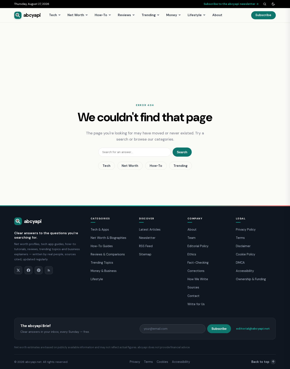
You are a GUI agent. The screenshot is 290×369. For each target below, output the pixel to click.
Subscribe (263, 15)
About (217, 15)
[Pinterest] (39, 270)
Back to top (263, 362)
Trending (149, 15)
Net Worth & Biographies (108, 238)
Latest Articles (149, 229)
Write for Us (196, 304)
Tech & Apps (100, 229)
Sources (193, 287)
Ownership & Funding (251, 279)
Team (191, 238)
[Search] (264, 4)
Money (171, 15)
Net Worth (76, 15)
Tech (53, 15)
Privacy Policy (246, 229)
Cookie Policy (245, 254)
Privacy (135, 362)
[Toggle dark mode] (273, 4)
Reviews (124, 15)
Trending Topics (102, 263)
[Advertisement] (145, 54)
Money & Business (104, 271)
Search (182, 152)
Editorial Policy (197, 246)
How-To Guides (102, 246)
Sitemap (145, 254)
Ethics (191, 254)
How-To (101, 15)
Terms (240, 238)
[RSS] (49, 270)
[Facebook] (28, 270)
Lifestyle (195, 15)
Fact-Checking (197, 263)
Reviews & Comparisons (108, 254)
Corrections (195, 271)
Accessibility (245, 271)
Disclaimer (243, 246)
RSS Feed (146, 246)
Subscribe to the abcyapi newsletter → (231, 4)
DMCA (240, 263)
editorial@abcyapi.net (253, 328)
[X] (18, 270)
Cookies (162, 362)
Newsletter (147, 238)
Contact (193, 296)
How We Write (197, 279)
